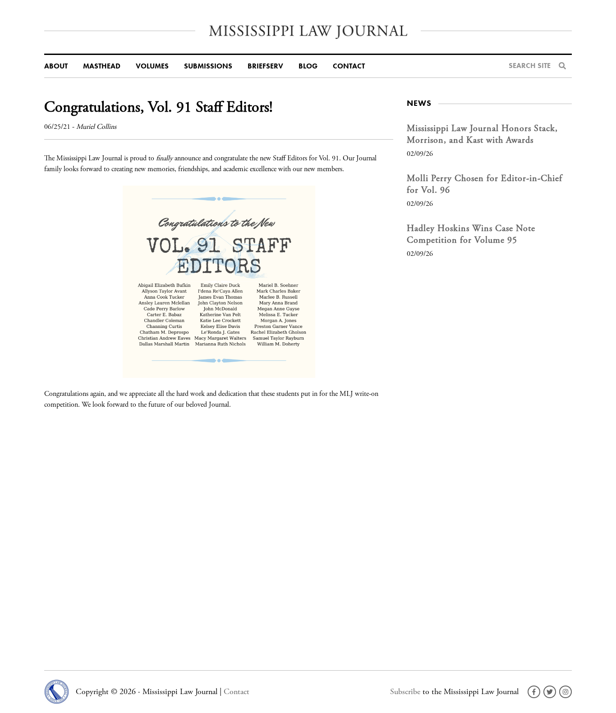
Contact (349, 66)
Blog (308, 66)
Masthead (101, 66)
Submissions (208, 66)
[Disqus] (218, 533)
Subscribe (405, 691)
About (56, 66)
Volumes (152, 66)
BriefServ (265, 66)
